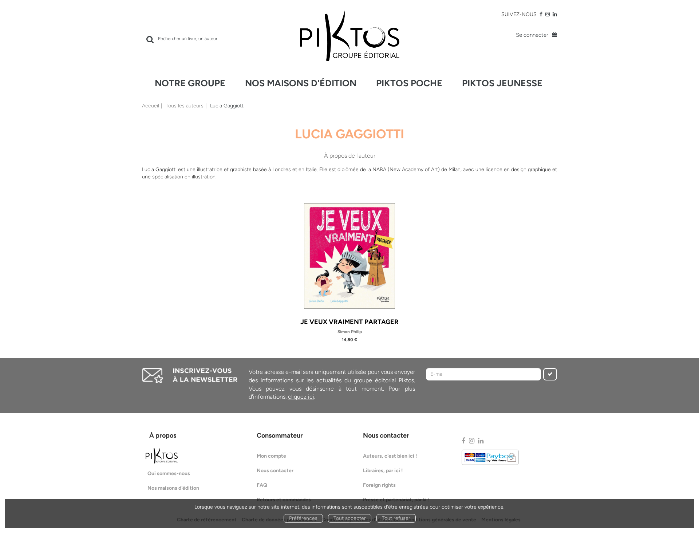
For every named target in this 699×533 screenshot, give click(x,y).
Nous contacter (275, 470)
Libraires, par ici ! (383, 470)
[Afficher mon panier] (553, 35)
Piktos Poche (409, 83)
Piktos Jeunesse (502, 83)
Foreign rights (379, 485)
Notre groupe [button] (190, 83)
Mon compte (271, 456)
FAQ (262, 485)
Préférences (303, 518)
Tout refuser (396, 518)
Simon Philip (349, 331)
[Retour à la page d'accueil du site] (349, 36)
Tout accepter (349, 518)
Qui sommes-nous (168, 473)
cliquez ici (301, 396)
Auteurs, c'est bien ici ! (390, 456)
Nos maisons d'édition (300, 83)
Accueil (150, 106)
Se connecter (532, 35)
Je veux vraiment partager (349, 322)
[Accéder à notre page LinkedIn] (555, 14)
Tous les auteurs (185, 106)
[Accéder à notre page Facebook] (541, 14)
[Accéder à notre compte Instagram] (547, 14)
